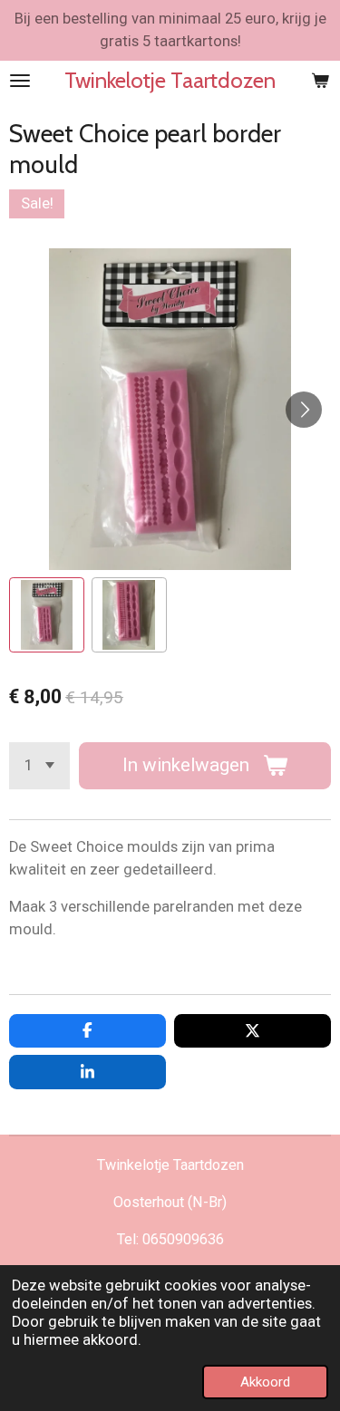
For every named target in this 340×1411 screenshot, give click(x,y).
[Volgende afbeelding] (304, 409)
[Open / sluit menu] (20, 81)
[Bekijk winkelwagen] (320, 81)
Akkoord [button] (265, 1382)
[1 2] (39, 765)
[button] (46, 614)
